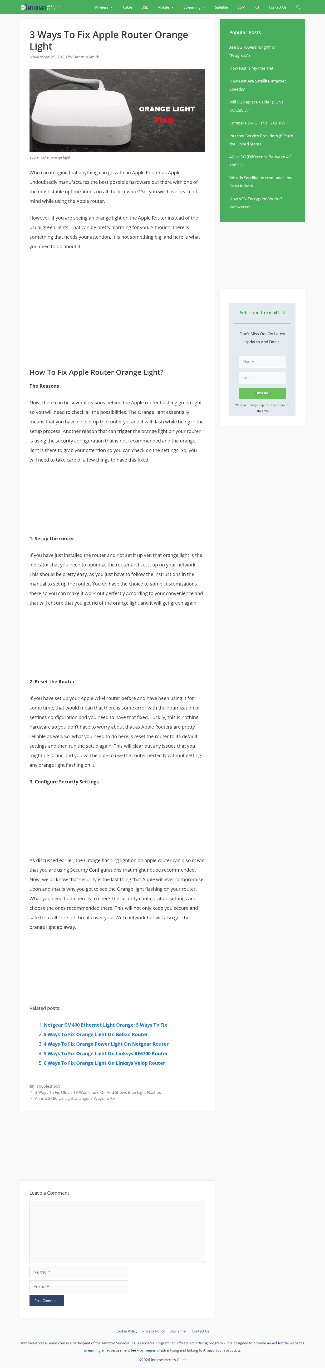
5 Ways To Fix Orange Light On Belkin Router (96, 1034)
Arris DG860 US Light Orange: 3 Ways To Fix (75, 1098)
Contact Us (277, 7)
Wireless (101, 7)
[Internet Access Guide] (41, 7)
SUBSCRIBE (262, 393)
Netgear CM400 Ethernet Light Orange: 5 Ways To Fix (105, 1025)
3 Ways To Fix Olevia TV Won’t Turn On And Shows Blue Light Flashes (98, 1092)
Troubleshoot (47, 1086)
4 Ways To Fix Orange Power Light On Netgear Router (106, 1044)
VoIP (241, 7)
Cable (127, 7)
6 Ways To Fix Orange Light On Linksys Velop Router (104, 1063)
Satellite (221, 7)
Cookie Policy (127, 1331)
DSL (145, 7)
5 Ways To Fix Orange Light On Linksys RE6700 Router (106, 1053)
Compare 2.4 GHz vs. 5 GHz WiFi (259, 123)
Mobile (163, 7)
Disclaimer (178, 1331)
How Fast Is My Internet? (252, 68)
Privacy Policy (153, 1331)
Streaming (192, 7)
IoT (256, 7)
